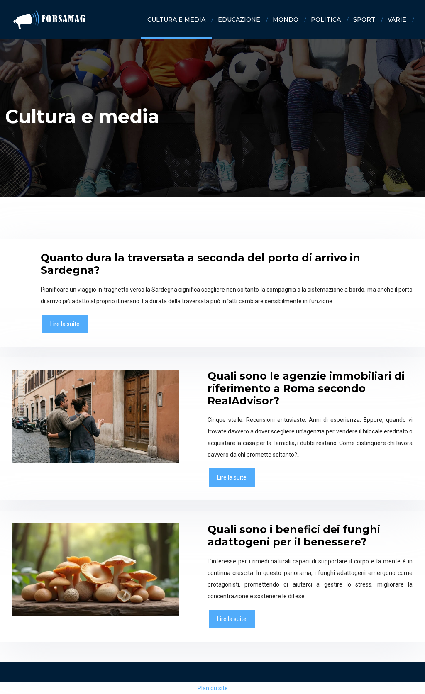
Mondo (285, 19)
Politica (326, 19)
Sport (364, 19)
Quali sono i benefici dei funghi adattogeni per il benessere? (294, 535)
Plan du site (213, 688)
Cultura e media (176, 19)
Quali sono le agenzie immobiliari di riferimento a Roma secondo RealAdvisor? (306, 388)
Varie (397, 19)
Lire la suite (65, 324)
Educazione (239, 19)
